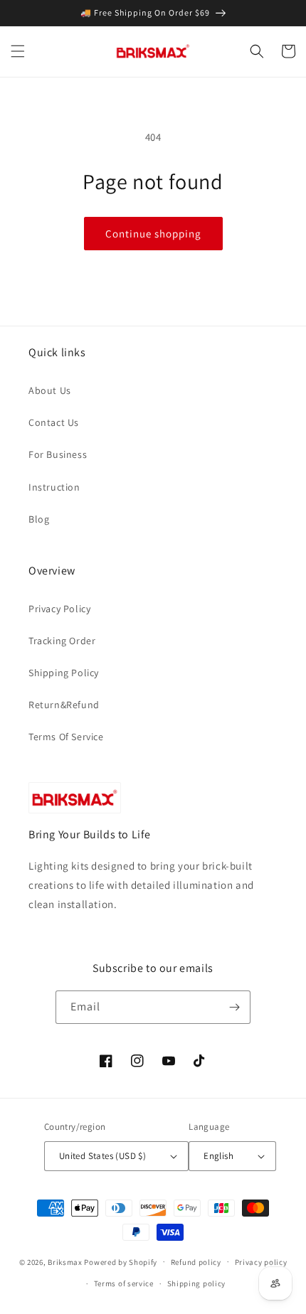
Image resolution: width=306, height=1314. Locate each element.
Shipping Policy (63, 672)
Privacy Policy (59, 608)
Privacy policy (261, 1262)
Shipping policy (196, 1283)
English (218, 1156)
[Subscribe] (234, 1007)
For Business (57, 454)
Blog (38, 519)
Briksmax (65, 1261)
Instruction (54, 487)
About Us (49, 390)
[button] (17, 51)
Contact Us (53, 422)
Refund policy (196, 1262)
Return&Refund (64, 704)
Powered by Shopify (120, 1261)
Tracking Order (61, 640)
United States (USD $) (102, 1156)
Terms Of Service (66, 736)
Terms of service (124, 1283)
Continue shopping (153, 233)
